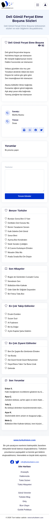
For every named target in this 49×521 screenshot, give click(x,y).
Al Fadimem (13, 323)
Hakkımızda (24, 476)
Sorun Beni (12, 236)
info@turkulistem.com (30, 462)
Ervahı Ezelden (14, 314)
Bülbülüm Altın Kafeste (17, 285)
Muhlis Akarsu (18, 115)
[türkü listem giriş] (45, 5)
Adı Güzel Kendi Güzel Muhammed (22, 360)
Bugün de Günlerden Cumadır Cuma (23, 277)
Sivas (14, 123)
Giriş (25, 501)
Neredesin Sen (14, 281)
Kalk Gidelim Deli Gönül (18, 231)
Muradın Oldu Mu (15, 252)
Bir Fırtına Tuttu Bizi (16, 294)
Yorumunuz (9, 167)
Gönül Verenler (24, 493)
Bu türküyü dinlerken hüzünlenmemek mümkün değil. (24, 408)
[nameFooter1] (12, 462)
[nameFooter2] (17, 462)
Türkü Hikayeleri (25, 485)
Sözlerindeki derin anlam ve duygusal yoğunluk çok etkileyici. (24, 416)
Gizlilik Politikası (25, 510)
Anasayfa (25, 472)
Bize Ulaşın (24, 505)
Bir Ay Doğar (13, 327)
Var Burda (12, 356)
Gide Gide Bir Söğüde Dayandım (21, 290)
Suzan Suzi (12, 318)
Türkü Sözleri (24, 480)
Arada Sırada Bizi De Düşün (20, 257)
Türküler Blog (24, 497)
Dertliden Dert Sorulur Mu (18, 223)
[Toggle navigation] (37, 5)
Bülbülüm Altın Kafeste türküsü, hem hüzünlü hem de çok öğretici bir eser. (24, 424)
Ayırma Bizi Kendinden (17, 240)
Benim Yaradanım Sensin (18, 227)
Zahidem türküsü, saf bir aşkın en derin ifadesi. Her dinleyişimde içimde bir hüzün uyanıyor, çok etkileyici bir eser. (24, 400)
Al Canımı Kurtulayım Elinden (20, 248)
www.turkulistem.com (25, 440)
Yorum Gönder (24, 196)
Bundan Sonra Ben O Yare (19, 219)
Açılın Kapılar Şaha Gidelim (19, 331)
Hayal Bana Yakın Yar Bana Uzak (22, 364)
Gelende (11, 368)
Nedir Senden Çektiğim (17, 244)
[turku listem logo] (7, 5)
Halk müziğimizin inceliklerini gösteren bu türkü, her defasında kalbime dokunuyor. (24, 392)
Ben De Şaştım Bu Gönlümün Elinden (24, 351)
